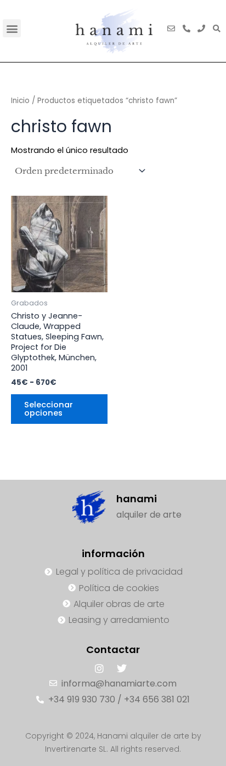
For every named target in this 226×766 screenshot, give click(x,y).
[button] (12, 28)
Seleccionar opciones (48, 408)
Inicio (20, 100)
